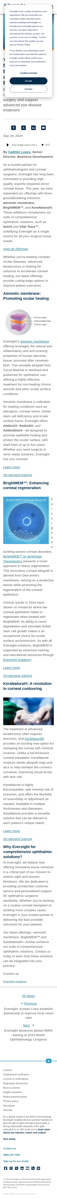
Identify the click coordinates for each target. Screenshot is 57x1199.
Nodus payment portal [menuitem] (15, 1096)
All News (28, 996)
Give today (9, 1139)
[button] (8, 145)
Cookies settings (28, 72)
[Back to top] (48, 1061)
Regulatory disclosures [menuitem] (15, 1083)
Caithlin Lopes (19, 152)
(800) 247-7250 (11, 1155)
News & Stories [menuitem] (11, 1088)
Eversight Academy (17, 659)
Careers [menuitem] (7, 1070)
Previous (30, 1003)
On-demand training (17, 475)
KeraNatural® (34, 738)
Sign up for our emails (16, 1161)
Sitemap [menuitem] (7, 1110)
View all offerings (15, 249)
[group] (28, 145)
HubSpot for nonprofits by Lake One (22, 1194)
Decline (28, 89)
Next (26, 1025)
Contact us (9, 1148)
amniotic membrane (34, 341)
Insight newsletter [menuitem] (12, 1092)
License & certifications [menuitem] (15, 1079)
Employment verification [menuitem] (16, 1074)
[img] (42, 145)
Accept (28, 80)
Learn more (11, 467)
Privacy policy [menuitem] (10, 1101)
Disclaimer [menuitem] (9, 1105)
